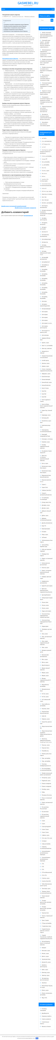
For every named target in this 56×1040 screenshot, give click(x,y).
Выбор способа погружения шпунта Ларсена (15, 26)
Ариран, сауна (45, 366)
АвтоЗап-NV (45, 232)
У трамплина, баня (46, 926)
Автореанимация (46, 308)
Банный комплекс (46, 385)
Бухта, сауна (45, 463)
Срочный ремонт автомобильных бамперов (45, 853)
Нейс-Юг (44, 716)
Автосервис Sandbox (47, 323)
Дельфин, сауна (46, 505)
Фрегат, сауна (45, 956)
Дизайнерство (45, 1013)
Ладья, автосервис (46, 611)
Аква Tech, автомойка (47, 345)
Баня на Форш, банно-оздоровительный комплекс (46, 406)
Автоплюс (44, 301)
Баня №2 (44, 391)
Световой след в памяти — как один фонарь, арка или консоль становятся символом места (45, 44)
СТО (43, 863)
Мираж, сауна (45, 672)
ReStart (43, 176)
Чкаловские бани (46, 959)
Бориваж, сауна (46, 442)
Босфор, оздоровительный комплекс (44, 446)
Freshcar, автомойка (47, 156)
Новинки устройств (46, 1016)
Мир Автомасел (46, 665)
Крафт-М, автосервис (47, 586)
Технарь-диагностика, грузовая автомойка (45, 902)
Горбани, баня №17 (46, 490)
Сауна (43, 820)
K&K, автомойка (46, 162)
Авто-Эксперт (45, 200)
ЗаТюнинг (44, 537)
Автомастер (45, 242)
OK (37, 1038)
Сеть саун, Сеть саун (47, 838)
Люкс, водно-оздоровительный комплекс (44, 643)
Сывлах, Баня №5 (46, 881)
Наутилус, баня (45, 708)
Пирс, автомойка (46, 758)
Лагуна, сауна (45, 605)
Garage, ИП (44, 159)
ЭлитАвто (44, 983)
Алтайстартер (45, 360)
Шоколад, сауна (46, 972)
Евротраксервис (46, 528)
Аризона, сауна (45, 363)
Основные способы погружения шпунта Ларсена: (16, 24)
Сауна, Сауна (45, 829)
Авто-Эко (44, 197)
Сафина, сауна (45, 835)
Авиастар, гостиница (47, 194)
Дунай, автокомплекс (47, 523)
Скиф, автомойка (46, 844)
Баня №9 (44, 397)
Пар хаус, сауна (46, 745)
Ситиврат (44, 841)
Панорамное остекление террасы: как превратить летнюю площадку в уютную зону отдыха (46, 100)
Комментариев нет (18, 16)
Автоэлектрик (45, 335)
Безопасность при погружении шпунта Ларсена (16, 31)
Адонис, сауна (45, 342)
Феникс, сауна (45, 953)
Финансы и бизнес (30, 16)
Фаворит (44, 947)
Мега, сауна (45, 659)
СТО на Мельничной (47, 872)
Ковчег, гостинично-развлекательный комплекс (46, 572)
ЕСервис (44, 531)
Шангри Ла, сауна (46, 962)
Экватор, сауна (45, 975)
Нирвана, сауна (46, 719)
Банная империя (46, 379)
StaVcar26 (44, 188)
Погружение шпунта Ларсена (10, 58)
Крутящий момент (46, 595)
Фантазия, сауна (46, 950)
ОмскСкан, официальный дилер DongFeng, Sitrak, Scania (46, 740)
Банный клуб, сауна (47, 382)
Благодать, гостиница (47, 439)
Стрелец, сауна (45, 878)
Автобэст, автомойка (47, 203)
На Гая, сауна (45, 693)
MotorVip (44, 167)
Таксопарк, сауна (46, 888)
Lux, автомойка (45, 165)
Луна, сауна (45, 634)
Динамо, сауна (45, 508)
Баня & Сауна (45, 388)
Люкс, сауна (45, 647)
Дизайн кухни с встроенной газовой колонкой (13, 206)
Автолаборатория (46, 239)
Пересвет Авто (45, 748)
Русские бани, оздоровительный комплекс (44, 816)
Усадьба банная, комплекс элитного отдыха (45, 930)
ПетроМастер (45, 751)
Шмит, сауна (45, 969)
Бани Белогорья (46, 376)
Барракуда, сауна (46, 415)
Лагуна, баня (45, 602)
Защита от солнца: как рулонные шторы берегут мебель (45, 92)
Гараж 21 (44, 484)
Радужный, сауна (46, 780)
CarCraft (44, 147)
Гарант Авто (45, 487)
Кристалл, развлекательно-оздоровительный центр (46, 590)
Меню (3, 9)
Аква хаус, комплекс (47, 348)
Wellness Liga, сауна (47, 191)
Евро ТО (44, 526)
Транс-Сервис (45, 920)
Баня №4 (44, 394)
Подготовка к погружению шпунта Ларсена (14, 27)
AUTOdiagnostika (46, 144)
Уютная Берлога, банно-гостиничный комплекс (45, 943)
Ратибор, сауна (45, 789)
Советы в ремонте (46, 1019)
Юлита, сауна (45, 990)
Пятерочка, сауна (46, 777)
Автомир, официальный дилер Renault (45, 246)
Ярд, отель (44, 997)
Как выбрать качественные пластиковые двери (45, 124)
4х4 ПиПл (44, 138)
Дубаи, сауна (45, 515)
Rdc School (44, 173)
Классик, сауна (45, 567)
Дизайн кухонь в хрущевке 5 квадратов (25, 208)
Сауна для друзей (46, 826)
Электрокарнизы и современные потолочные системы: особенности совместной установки (46, 53)
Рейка (43, 792)
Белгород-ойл (45, 418)
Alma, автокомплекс (47, 141)
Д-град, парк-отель (46, 502)
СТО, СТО (44, 875)
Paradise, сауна (45, 170)
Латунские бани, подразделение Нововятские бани (45, 615)
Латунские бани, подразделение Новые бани (45, 621)
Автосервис (45, 311)
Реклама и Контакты (47, 795)
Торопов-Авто (45, 913)
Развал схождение (46, 783)
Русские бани (45, 811)
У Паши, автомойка (46, 923)
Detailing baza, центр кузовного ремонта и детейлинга (46, 151)
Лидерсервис (45, 626)
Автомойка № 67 (46, 262)
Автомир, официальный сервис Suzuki (45, 253)
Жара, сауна (45, 534)
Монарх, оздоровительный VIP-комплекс (45, 680)
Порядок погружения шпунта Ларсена (13, 29)
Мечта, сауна (45, 662)
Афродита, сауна (46, 373)
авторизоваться (28, 215)
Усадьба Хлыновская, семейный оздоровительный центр (46, 937)
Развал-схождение (46, 786)
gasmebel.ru (28, 3)
